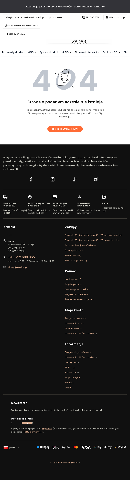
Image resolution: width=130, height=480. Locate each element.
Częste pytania (73, 284)
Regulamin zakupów (76, 294)
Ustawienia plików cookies (80, 333)
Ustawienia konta (74, 323)
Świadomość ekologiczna (79, 299)
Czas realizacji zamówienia (80, 245)
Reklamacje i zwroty (76, 260)
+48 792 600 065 (21, 257)
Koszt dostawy (73, 255)
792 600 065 (92, 17)
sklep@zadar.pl (117, 17)
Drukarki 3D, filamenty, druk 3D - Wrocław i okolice (92, 240)
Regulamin (47, 428)
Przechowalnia (73, 328)
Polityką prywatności (33, 431)
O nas (68, 387)
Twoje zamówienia (75, 318)
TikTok (68, 367)
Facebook (71, 372)
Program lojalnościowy (78, 352)
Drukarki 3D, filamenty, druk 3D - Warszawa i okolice (93, 235)
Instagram (71, 362)
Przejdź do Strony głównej (65, 128)
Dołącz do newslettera (27, 423)
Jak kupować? (73, 279)
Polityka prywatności (76, 289)
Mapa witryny (72, 377)
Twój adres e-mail (22, 418)
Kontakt (69, 382)
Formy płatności (74, 250)
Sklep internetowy (64, 462)
